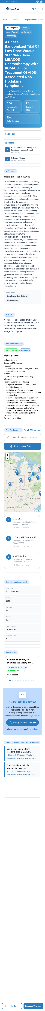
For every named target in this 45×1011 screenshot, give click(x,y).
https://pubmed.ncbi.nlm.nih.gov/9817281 (20, 774)
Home (5, 20)
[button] (16, 472)
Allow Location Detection (24, 446)
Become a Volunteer (33, 1006)
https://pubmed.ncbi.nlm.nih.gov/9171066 (20, 758)
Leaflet (37, 511)
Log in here (33, 729)
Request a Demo (11, 1006)
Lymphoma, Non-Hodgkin (17, 296)
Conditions (16, 20)
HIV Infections (12, 301)
